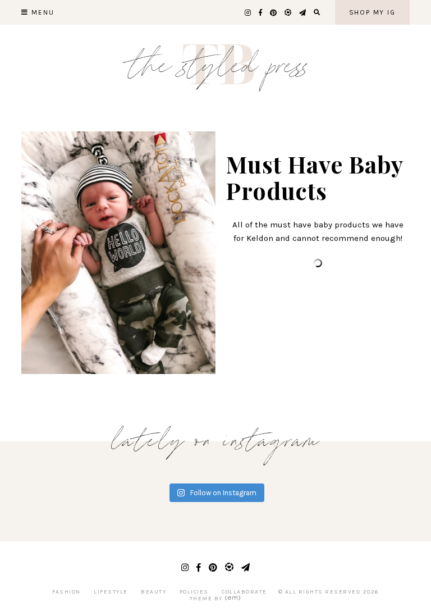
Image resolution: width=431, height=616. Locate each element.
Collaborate (244, 591)
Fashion (66, 591)
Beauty (153, 591)
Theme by (207, 598)
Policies (194, 591)
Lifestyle (111, 591)
